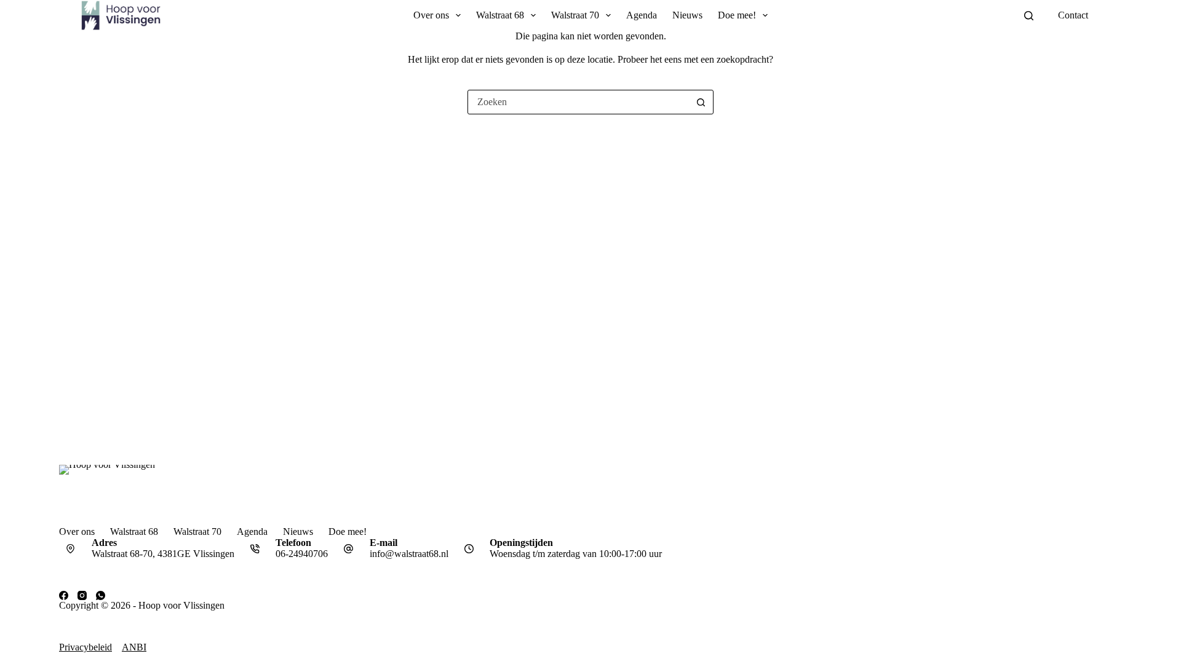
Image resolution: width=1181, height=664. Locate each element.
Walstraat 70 (575, 15)
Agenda (641, 15)
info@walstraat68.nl (409, 553)
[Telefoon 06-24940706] (255, 549)
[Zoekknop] (700, 102)
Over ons (431, 15)
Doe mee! (737, 15)
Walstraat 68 (500, 15)
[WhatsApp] (100, 595)
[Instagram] (82, 595)
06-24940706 (302, 553)
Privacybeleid (85, 647)
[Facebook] (63, 595)
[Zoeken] (1028, 15)
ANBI (134, 647)
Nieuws (687, 15)
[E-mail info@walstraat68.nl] (348, 549)
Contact (1073, 15)
